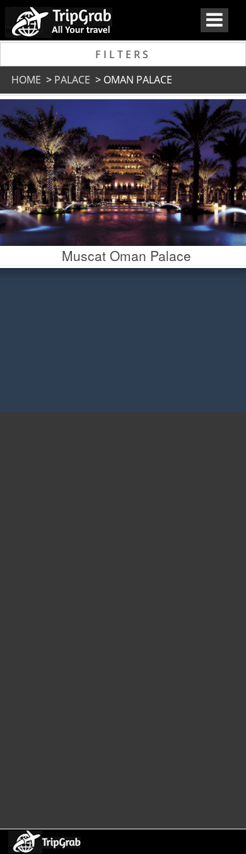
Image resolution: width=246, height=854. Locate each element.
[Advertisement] (121, 614)
